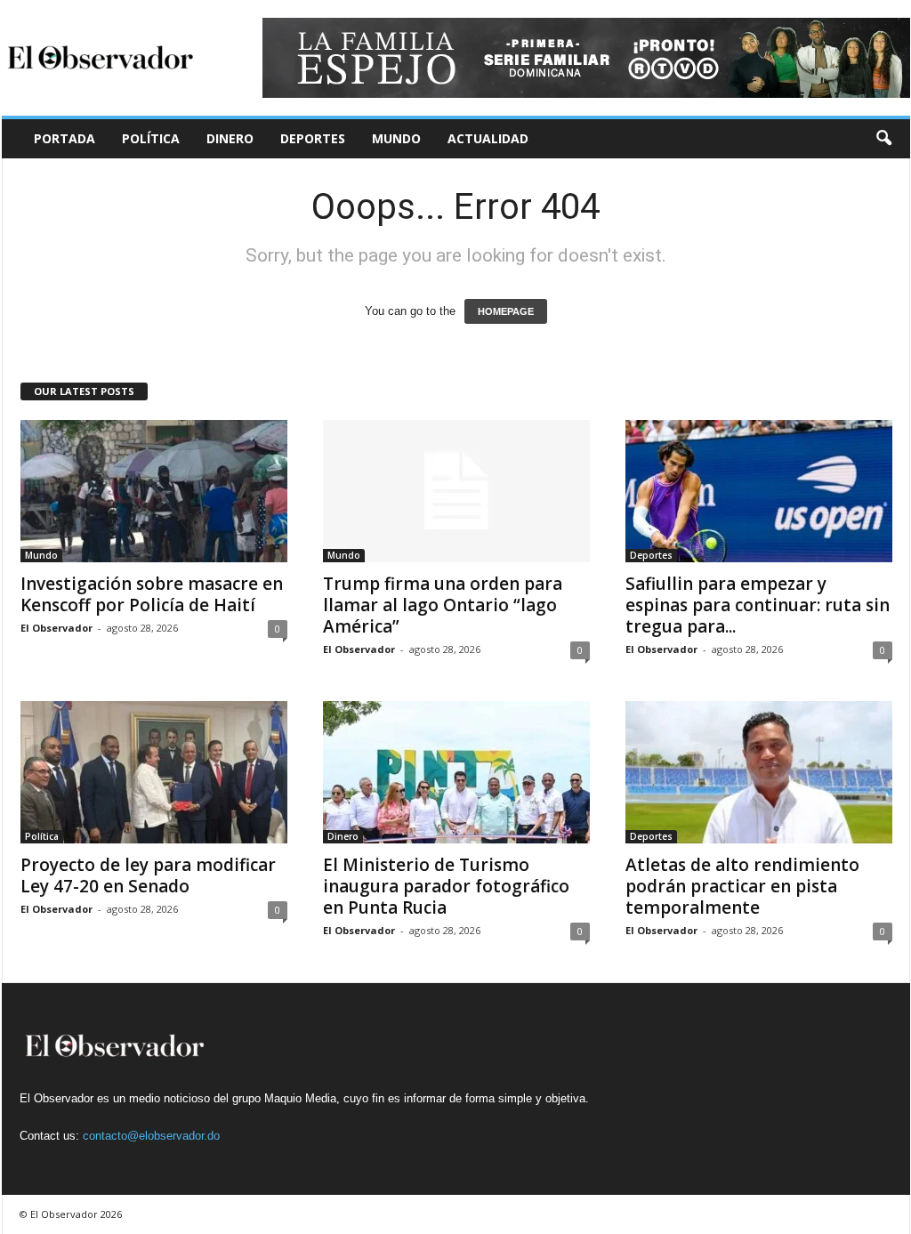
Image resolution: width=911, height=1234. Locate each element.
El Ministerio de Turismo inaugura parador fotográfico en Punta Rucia (446, 886)
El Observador (56, 627)
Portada (64, 138)
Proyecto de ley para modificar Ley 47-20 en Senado (148, 875)
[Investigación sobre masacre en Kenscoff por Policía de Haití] (153, 491)
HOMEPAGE (506, 311)
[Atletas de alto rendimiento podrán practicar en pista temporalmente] (758, 772)
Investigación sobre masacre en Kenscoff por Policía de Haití (151, 594)
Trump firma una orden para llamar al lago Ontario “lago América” (442, 605)
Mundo (396, 138)
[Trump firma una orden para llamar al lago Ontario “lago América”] (456, 491)
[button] (883, 138)
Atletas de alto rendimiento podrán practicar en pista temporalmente (742, 886)
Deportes (312, 138)
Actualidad (487, 138)
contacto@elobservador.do (151, 1135)
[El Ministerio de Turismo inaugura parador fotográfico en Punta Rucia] (456, 772)
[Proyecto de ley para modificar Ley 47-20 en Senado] (153, 772)
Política (151, 138)
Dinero (230, 138)
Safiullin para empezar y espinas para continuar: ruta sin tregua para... (757, 605)
